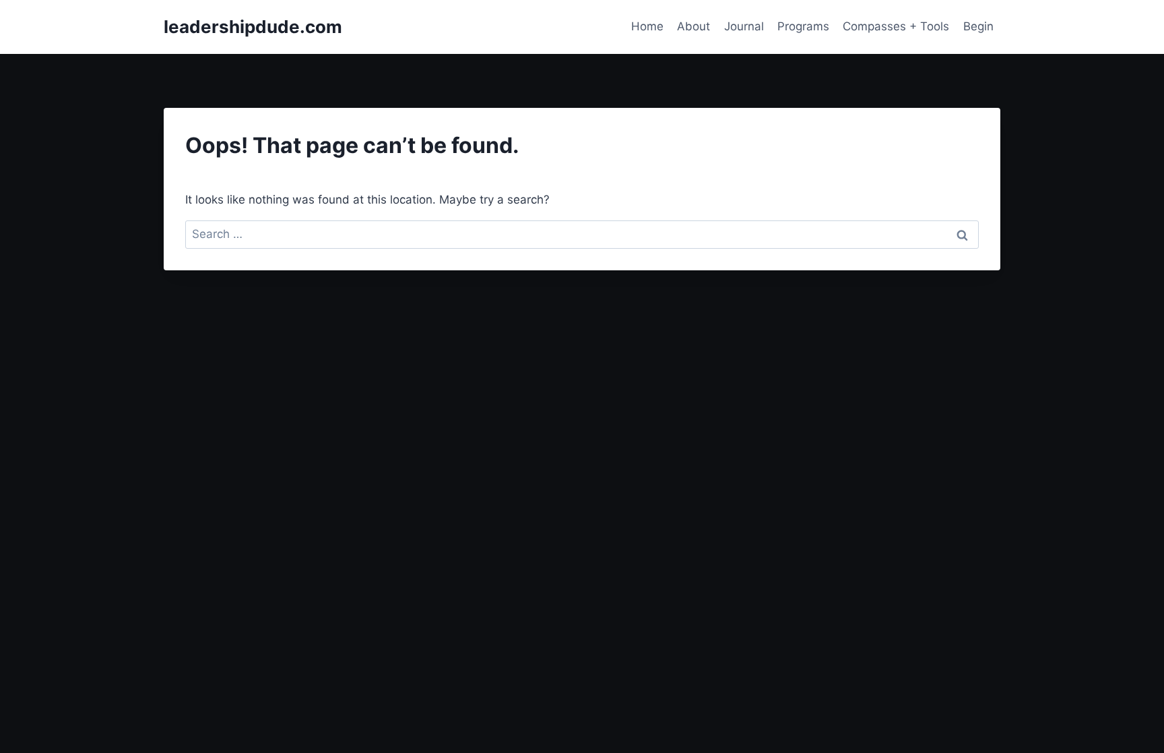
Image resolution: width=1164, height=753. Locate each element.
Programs (803, 26)
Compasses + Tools (896, 26)
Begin (978, 26)
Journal (744, 26)
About (693, 26)
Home (647, 26)
